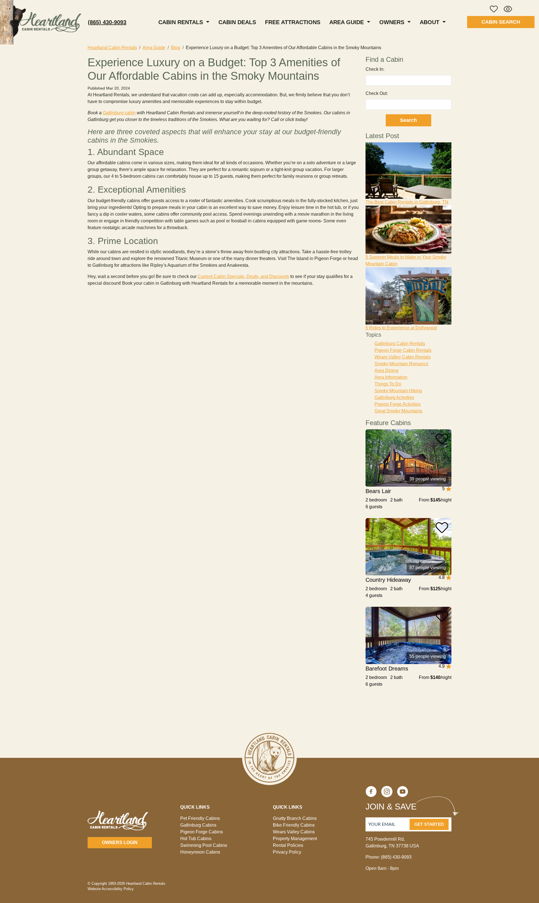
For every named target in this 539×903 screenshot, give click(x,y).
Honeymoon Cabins (200, 852)
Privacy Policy (287, 852)
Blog (175, 47)
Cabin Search (500, 22)
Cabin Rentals (181, 22)
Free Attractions (292, 22)
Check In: (375, 69)
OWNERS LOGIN (120, 842)
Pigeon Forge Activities (397, 404)
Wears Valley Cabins (294, 831)
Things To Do (387, 384)
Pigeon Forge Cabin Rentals (402, 350)
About (430, 22)
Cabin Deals (237, 22)
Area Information (390, 377)
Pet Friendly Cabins (200, 818)
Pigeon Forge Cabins (201, 831)
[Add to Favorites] (442, 439)
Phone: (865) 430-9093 (389, 857)
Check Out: (377, 93)
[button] (494, 9)
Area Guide (347, 22)
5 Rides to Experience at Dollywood (401, 327)
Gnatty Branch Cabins (295, 818)
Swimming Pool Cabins (203, 845)
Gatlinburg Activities (394, 397)
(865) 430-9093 (107, 22)
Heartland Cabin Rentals (112, 47)
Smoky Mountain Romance (401, 363)
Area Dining (386, 370)
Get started (429, 824)
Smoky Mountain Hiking (398, 390)
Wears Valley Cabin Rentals (402, 357)
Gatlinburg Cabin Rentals (399, 343)
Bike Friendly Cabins (294, 825)
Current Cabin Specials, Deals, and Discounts (243, 276)
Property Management (295, 838)
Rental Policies (288, 845)
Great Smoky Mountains (398, 411)
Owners (392, 22)
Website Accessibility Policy (111, 889)
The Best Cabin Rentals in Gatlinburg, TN (407, 202)
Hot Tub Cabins (195, 838)
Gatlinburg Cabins (198, 825)
